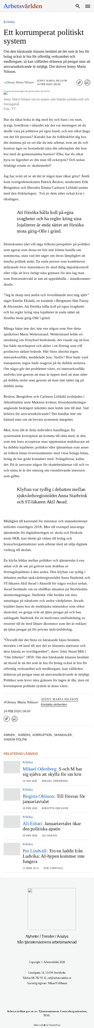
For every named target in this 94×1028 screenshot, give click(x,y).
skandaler (63, 735)
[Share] (87, 83)
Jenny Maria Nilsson (52, 80)
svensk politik (15, 739)
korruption (43, 735)
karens (24, 735)
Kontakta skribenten (54, 704)
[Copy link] (79, 83)
